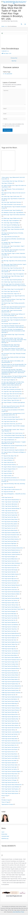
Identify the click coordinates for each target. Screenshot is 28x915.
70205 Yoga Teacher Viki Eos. (8, 729)
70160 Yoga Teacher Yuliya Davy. (9, 629)
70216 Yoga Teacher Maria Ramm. (9, 753)
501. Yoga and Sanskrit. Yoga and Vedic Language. (13, 425)
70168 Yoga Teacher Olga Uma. (9, 648)
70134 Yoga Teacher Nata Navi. (9, 572)
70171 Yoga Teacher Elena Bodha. (9, 655)
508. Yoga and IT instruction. (8, 447)
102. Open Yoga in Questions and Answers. (11, 389)
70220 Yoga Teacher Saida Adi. (9, 762)
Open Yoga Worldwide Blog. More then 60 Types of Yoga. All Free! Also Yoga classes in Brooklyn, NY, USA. (13, 12)
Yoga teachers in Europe (7, 804)
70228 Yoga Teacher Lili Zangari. (9, 780)
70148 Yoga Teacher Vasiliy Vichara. (10, 602)
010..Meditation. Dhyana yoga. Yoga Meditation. (13, 212)
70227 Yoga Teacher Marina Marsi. (10, 778)
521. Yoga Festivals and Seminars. (9, 477)
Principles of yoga (6, 800)
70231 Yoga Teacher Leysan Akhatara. (10, 786)
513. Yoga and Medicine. (7, 460)
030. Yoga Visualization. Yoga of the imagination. (13, 273)
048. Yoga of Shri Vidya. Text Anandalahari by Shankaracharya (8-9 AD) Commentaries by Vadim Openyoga (13, 331)
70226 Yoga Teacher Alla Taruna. (9, 775)
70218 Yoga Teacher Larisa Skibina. (10, 758)
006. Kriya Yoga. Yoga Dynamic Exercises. (11, 202)
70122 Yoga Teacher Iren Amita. (9, 545)
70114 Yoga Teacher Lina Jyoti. (9, 528)
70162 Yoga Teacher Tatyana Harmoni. (11, 635)
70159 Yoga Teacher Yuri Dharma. (9, 626)
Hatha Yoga (6, 72)
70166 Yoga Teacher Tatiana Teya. (10, 644)
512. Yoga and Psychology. (8, 458)
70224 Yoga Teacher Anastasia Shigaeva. (11, 771)
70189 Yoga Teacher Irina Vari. (9, 694)
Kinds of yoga (5, 795)
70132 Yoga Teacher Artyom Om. (9, 567)
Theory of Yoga (5, 802)
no (8, 51)
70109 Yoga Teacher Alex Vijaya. (9, 517)
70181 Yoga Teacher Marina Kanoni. (10, 677)
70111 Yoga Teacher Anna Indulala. (10, 521)
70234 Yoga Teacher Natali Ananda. (10, 793)
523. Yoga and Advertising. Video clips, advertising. (13, 483)
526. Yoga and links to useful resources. (11, 489)
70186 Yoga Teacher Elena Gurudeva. (10, 688)
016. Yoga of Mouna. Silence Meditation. (11, 227)
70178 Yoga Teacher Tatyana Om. (9, 670)
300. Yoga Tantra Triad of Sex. (9, 421)
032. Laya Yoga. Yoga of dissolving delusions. (12, 279)
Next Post (14, 60)
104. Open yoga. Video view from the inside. (12, 393)
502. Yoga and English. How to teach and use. (12, 433)
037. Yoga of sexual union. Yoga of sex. (11, 293)
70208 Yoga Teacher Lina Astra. (9, 736)
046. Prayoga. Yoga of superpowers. (10, 323)
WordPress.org (5, 838)
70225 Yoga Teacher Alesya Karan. (10, 773)
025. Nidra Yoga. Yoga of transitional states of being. (14, 257)
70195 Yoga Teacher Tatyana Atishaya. (11, 707)
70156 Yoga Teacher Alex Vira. (9, 620)
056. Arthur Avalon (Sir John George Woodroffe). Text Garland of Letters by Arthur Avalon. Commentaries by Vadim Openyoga (14, 366)
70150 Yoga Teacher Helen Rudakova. (10, 607)
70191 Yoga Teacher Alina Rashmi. (9, 699)
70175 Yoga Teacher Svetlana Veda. (10, 664)
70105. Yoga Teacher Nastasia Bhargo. (11, 508)
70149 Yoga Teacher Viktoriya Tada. (10, 604)
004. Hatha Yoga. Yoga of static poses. (11, 196)
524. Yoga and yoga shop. (8, 487)
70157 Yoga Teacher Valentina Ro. (9, 622)
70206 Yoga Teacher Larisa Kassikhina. (11, 732)
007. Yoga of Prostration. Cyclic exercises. (11, 204)
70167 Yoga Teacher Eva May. (9, 646)
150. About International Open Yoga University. (12, 419)
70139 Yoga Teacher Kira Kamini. (9, 582)
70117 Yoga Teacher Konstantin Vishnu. (11, 534)
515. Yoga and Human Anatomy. (9, 464)
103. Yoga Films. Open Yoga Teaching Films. (12, 391)
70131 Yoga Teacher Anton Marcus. (10, 565)
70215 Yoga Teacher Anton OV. (9, 751)
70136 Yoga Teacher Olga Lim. (9, 576)
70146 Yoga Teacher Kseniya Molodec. (11, 598)
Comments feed (5, 836)
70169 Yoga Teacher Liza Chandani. (10, 650)
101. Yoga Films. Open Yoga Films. (9, 387)
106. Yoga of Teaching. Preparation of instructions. (13, 398)
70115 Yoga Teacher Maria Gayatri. (10, 530)
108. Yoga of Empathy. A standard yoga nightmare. (13, 402)
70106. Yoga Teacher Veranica (9, 510)
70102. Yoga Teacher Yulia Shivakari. (10, 501)
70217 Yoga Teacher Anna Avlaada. (10, 756)
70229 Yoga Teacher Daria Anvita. (9, 782)
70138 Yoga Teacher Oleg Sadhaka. (10, 580)
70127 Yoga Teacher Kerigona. (9, 556)
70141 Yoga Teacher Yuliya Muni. (9, 587)
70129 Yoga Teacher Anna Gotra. (9, 561)
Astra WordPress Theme (18, 912)
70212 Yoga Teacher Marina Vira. (9, 745)
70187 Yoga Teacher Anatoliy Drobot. (10, 690)
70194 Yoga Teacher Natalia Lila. (9, 705)
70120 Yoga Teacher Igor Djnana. (9, 541)
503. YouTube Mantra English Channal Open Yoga (13, 435)
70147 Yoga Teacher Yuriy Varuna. (9, 600)
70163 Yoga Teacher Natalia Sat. (9, 637)
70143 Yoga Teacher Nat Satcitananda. (11, 591)
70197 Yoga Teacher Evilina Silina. (9, 712)
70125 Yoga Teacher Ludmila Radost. (10, 552)
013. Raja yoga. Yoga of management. (10, 220)
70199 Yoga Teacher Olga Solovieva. (10, 716)
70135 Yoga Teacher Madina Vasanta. (10, 574)
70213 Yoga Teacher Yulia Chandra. (10, 747)
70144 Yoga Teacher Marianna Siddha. (10, 593)
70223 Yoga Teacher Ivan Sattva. (9, 769)
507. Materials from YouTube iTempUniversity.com (13, 445)
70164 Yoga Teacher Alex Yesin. (9, 639)
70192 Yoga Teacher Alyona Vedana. (10, 701)
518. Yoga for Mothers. (7, 471)
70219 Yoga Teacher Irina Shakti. (9, 760)
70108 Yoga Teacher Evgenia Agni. (10, 515)
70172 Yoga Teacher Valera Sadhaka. (10, 657)
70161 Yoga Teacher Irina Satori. (9, 631)
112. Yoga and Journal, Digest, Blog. (10, 417)
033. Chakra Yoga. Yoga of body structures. (12, 281)
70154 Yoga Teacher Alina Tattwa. (9, 615)
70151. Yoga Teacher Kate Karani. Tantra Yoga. (12, 609)
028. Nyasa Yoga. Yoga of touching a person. (12, 268)
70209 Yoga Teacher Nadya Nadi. (9, 738)
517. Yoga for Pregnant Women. (9, 469)
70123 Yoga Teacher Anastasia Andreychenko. (12, 547)
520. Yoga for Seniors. (7, 475)
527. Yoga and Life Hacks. (7, 491)
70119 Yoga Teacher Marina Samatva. (10, 539)
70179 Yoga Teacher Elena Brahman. (10, 672)
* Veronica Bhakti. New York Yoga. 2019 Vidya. (12, 181)
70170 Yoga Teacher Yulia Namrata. (10, 653)
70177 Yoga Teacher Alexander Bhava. (10, 668)
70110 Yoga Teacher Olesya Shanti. (10, 519)
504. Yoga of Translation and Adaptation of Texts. (13, 437)
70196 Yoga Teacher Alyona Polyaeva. (10, 710)
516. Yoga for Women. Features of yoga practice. (13, 466)
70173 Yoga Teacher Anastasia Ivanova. (11, 659)
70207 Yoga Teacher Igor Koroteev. (10, 734)
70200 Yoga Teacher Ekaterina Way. (10, 718)
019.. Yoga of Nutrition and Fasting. (10, 236)
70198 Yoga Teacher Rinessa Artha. (10, 714)
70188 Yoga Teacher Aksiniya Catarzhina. (11, 692)
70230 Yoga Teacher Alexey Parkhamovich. (12, 784)
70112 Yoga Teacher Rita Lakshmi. (9, 523)
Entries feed (4, 834)
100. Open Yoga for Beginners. (9, 379)
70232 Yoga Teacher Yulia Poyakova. (10, 789)
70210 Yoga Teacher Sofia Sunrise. (10, 740)
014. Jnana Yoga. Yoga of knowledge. (10, 222)
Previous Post (14, 58)
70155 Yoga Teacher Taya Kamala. (10, 618)
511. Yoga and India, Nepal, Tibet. (9, 455)
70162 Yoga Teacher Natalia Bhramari (10, 633)
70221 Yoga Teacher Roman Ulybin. (10, 764)
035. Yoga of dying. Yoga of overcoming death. (12, 289)
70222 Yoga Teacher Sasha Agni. (9, 767)
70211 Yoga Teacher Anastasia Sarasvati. (11, 743)
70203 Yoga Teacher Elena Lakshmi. (10, 725)
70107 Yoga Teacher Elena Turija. (9, 512)
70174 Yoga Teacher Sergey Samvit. (10, 661)
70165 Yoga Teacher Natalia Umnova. (10, 642)
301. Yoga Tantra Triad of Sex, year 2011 (11, 423)
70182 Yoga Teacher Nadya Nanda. (10, 679)
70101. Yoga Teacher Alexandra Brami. (10, 499)
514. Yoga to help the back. (8, 462)
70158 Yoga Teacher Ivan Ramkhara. (10, 624)
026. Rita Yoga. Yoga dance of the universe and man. (14, 260)
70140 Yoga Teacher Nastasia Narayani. (11, 585)
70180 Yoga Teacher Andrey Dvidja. (10, 675)
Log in (3, 831)
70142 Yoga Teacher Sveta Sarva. (9, 589)
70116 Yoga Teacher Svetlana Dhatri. (10, 532)
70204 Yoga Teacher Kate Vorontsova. (11, 727)
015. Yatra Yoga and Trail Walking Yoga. (11, 224)
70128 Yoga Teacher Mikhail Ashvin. (10, 558)
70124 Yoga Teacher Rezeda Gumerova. (11, 550)
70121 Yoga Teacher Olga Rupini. (9, 543)
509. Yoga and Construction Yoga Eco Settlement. (13, 450)
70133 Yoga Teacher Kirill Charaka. (10, 569)
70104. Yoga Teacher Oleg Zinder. (9, 506)
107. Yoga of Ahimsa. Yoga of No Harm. (11, 400)
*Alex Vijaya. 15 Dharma (7, 183)
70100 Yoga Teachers (7, 497)
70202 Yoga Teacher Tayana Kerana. (10, 723)
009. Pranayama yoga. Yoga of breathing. (11, 210)
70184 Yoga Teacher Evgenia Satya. (10, 683)
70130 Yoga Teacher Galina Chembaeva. (11, 563)
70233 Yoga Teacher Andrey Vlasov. (10, 791)
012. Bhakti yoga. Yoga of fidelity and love (11, 218)
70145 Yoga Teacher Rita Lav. (8, 596)
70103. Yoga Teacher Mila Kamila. (9, 504)
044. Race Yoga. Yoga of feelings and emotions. (13, 317)
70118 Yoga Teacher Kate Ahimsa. (9, 536)
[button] (21, 24)
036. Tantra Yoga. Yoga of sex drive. (10, 291)
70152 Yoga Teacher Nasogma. (9, 611)
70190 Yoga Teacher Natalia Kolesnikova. (11, 696)
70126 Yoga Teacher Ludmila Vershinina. (11, 554)
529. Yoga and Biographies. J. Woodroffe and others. (14, 493)
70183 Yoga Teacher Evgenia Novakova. (11, 681)
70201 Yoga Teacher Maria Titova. (9, 721)
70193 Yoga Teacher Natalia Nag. (9, 703)
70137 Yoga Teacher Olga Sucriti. (9, 578)
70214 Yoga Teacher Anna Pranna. (10, 749)
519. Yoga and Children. (7, 473)
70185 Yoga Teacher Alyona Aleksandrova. (11, 686)
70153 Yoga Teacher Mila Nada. (9, 613)
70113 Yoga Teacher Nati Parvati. (9, 526)
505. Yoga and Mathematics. (8, 439)
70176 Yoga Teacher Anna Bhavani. (10, 666)
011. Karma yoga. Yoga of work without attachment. (13, 214)
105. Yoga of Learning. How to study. (10, 395)
